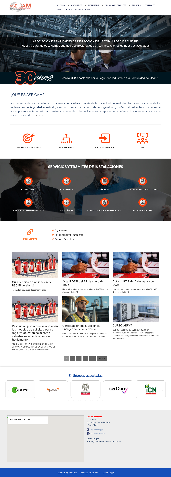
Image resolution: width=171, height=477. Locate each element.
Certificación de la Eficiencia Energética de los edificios (81, 327)
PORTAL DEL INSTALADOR (78, 9)
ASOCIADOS (76, 5)
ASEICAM (61, 5)
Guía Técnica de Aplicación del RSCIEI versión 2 (32, 283)
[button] (8, 389)
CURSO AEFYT (122, 325)
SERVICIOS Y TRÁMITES (115, 5)
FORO (59, 9)
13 (92, 358)
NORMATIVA (93, 5)
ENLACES (136, 5)
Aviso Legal (108, 473)
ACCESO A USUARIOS (104, 148)
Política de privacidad (67, 473)
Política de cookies (90, 473)
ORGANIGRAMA (66, 148)
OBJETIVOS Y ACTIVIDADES (28, 148)
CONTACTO (150, 5)
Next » (102, 358)
